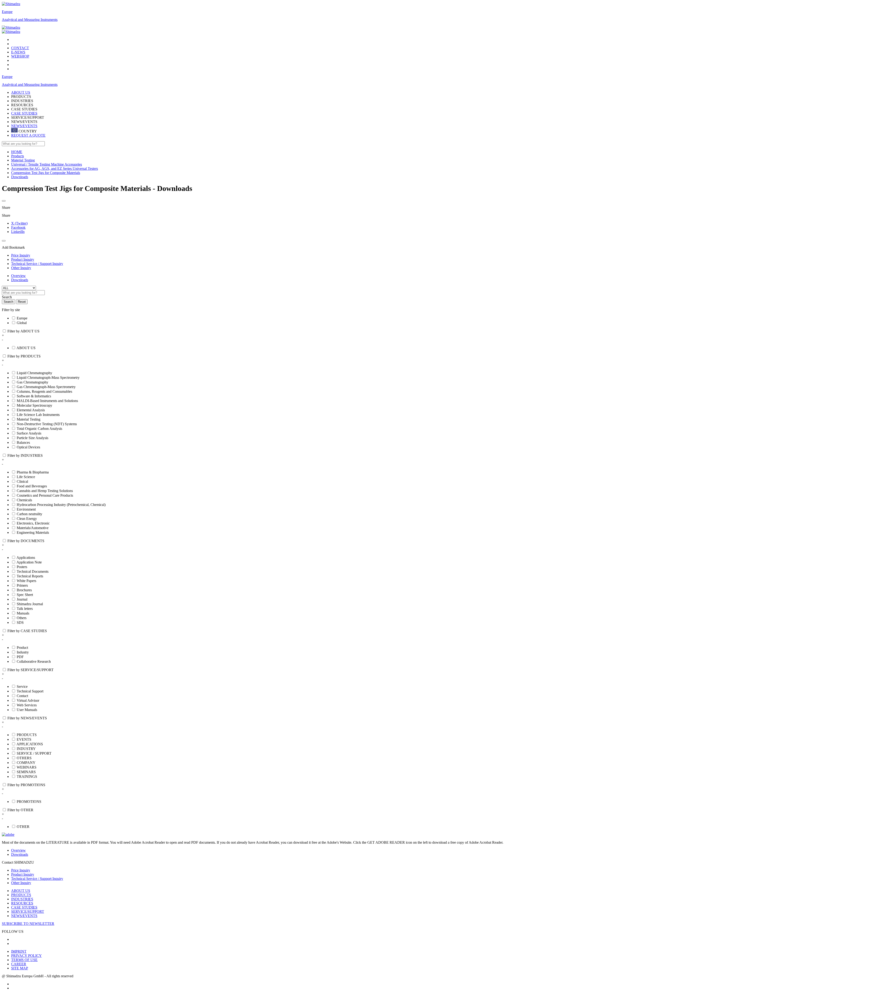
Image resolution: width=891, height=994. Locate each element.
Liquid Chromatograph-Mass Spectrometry (48, 378)
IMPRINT (18, 951)
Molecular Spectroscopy (34, 405)
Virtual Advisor (28, 700)
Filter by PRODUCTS (24, 356)
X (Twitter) (19, 223)
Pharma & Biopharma (33, 472)
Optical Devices (28, 447)
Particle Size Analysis (32, 438)
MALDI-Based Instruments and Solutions (47, 401)
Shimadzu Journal (30, 604)
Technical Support (30, 691)
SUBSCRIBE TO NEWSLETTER (28, 924)
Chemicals (24, 500)
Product (22, 648)
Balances (23, 442)
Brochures (24, 590)
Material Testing (28, 419)
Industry (23, 652)
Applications (25, 558)
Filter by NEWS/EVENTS (27, 718)
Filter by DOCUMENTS (25, 541)
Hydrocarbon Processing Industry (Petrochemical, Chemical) (61, 505)
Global (22, 323)
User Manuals (27, 710)
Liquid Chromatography (34, 373)
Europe (7, 12)
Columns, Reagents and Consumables (44, 391)
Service (22, 686)
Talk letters (25, 609)
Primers (22, 585)
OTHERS (24, 758)
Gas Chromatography (32, 382)
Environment (26, 509)
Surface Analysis (29, 433)
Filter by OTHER (20, 810)
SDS (20, 622)
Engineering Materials (33, 532)
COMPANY (26, 763)
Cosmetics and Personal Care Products (45, 495)
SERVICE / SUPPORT (34, 753)
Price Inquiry (20, 870)
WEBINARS (26, 767)
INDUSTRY (26, 749)
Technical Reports (30, 576)
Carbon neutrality (29, 514)
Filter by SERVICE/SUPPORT (30, 670)
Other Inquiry (21, 883)
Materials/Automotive (32, 528)
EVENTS (24, 739)
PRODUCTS (27, 735)
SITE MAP (19, 968)
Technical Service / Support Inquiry (37, 879)
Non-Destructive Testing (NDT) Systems (47, 424)
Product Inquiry (22, 874)
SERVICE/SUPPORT (27, 912)
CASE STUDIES (24, 113)
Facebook (18, 227)
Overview (18, 276)
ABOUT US (26, 348)
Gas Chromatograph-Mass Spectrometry (46, 387)
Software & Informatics (34, 396)
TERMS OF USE (24, 960)
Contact (22, 696)
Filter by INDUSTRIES (25, 455)
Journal (22, 599)
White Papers (26, 581)
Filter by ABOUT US (23, 331)
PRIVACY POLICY (26, 956)
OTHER (23, 827)
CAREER (18, 964)
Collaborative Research (34, 661)
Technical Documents (32, 571)
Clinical (22, 481)
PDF (20, 657)
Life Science (26, 477)
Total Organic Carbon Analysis (39, 429)
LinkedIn (18, 232)
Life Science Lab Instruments (38, 415)
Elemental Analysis (31, 410)
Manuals (23, 613)
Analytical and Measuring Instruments (30, 20)
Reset (22, 301)
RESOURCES (22, 903)
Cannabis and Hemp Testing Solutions (45, 491)
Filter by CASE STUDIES (27, 631)
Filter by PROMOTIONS (26, 785)
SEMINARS (26, 772)
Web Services (27, 705)
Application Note (29, 562)
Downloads (19, 280)
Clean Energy (27, 519)
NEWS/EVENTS (24, 126)
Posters (22, 567)
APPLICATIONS (29, 744)
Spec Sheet (25, 595)
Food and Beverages (32, 486)
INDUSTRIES (22, 899)
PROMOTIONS (29, 802)
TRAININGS (27, 776)
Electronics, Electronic (33, 523)
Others (21, 618)
